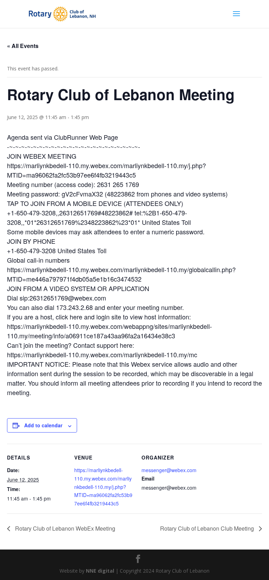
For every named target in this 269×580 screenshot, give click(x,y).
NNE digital (100, 570)
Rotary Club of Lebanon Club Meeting (207, 528)
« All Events (23, 46)
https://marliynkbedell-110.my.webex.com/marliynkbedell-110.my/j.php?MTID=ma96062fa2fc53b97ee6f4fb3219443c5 (103, 487)
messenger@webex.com (169, 470)
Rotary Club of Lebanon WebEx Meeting (64, 528)
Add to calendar (43, 425)
